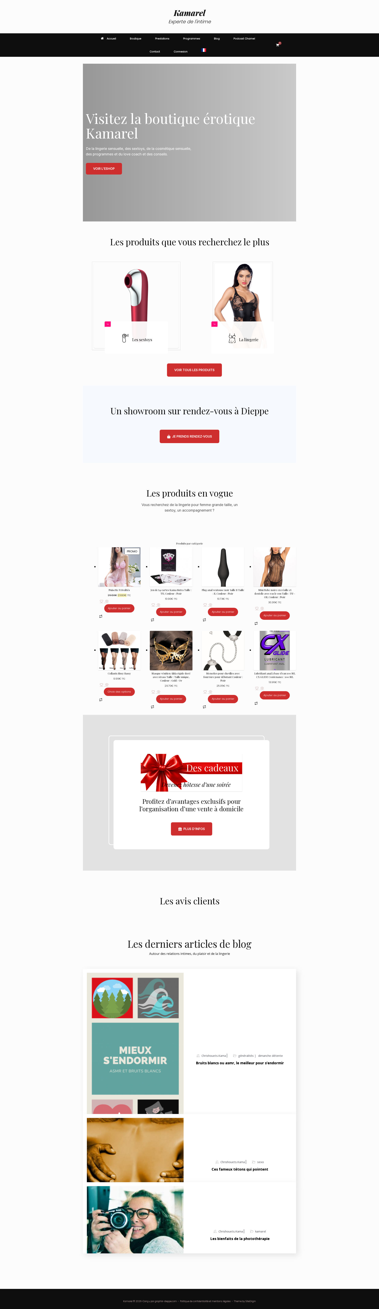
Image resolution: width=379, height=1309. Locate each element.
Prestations (162, 38)
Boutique (135, 38)
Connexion (181, 51)
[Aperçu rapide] (106, 601)
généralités (246, 1056)
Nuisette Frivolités (119, 590)
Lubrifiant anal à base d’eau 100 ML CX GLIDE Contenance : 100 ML (275, 675)
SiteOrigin (250, 1301)
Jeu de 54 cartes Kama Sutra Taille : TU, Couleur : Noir (171, 591)
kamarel (260, 1231)
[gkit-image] (136, 305)
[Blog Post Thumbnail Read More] (135, 1059)
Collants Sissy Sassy (119, 673)
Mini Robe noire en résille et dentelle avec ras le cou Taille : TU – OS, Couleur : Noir (274, 593)
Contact (155, 51)
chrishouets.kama (214, 1056)
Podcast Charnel (244, 38)
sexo (260, 1162)
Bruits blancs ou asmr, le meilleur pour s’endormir (240, 1063)
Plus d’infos (194, 829)
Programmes (191, 38)
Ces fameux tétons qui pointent (240, 1169)
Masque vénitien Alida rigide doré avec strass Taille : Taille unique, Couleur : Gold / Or (171, 677)
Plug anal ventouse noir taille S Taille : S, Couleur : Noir (223, 591)
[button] (290, 45)
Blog (217, 38)
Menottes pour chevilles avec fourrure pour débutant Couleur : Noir (223, 677)
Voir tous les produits (194, 370)
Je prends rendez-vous (192, 436)
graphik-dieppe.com (166, 1301)
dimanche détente (270, 1056)
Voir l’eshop (104, 169)
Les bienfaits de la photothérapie (240, 1238)
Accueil (111, 38)
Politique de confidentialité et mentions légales (205, 1301)
